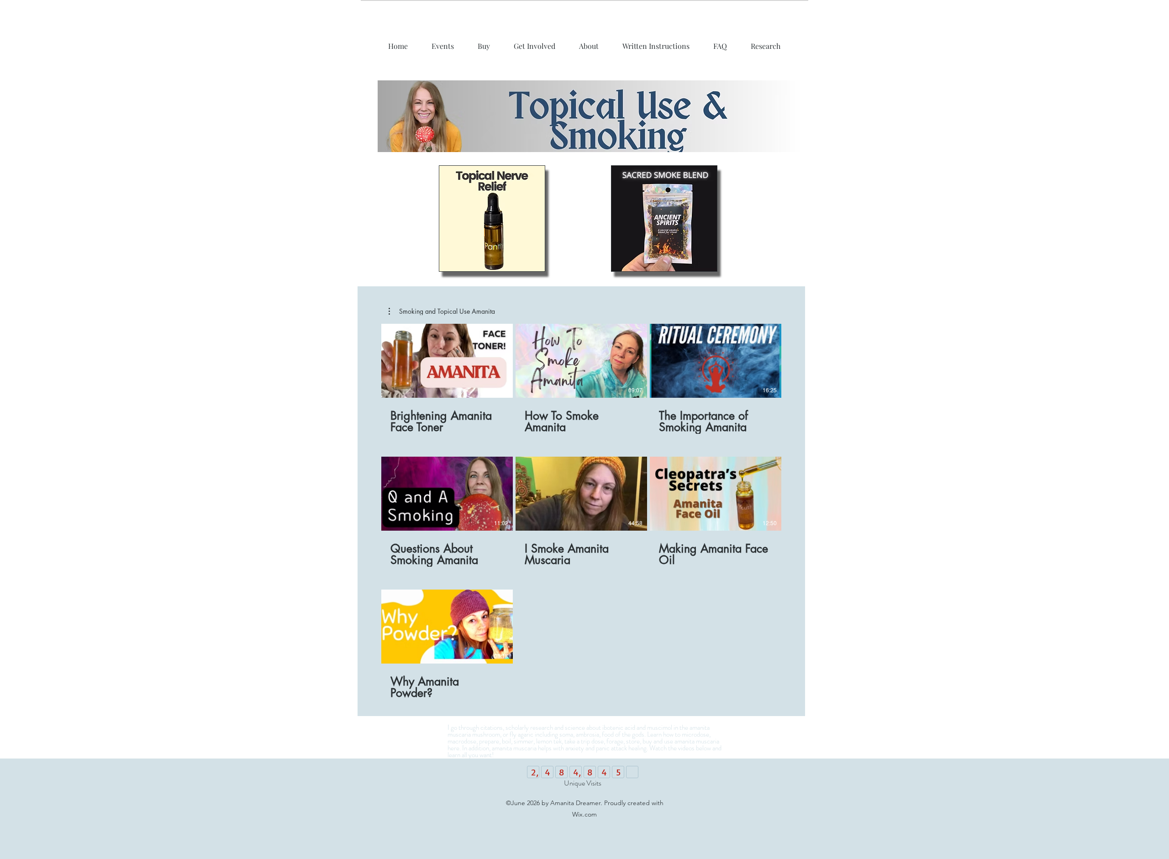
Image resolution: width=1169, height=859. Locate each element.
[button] (442, 311)
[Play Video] (447, 361)
